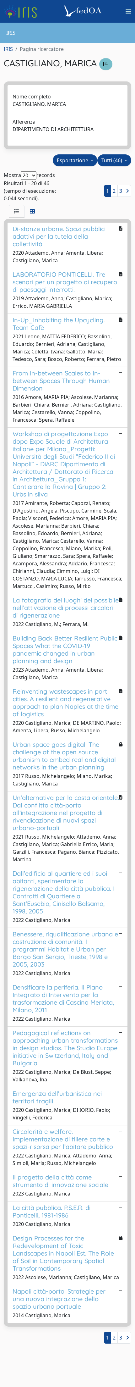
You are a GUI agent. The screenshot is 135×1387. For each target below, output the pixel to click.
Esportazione (73, 160)
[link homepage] (23, 11)
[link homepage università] (83, 11)
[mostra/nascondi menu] (128, 11)
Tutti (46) (112, 160)
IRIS (8, 49)
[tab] (16, 211)
